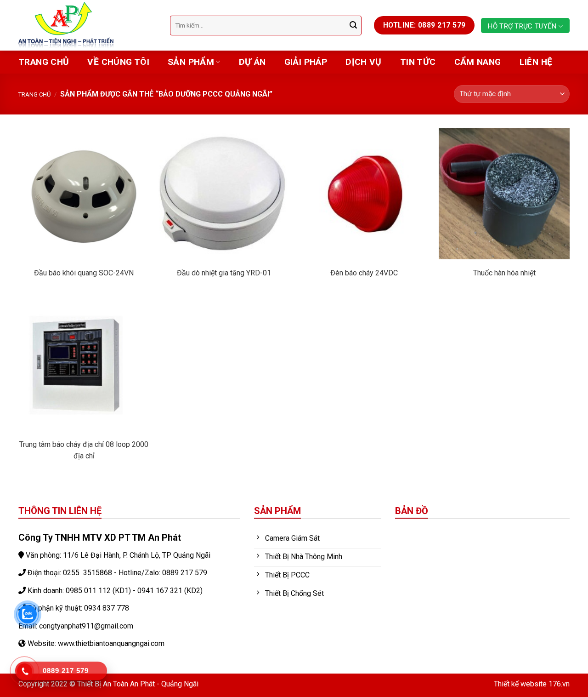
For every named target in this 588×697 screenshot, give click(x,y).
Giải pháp (305, 62)
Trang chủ (43, 62)
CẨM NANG (477, 62)
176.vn (559, 684)
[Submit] (353, 25)
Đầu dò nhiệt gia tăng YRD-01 (224, 273)
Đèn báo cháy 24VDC (364, 273)
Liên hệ (536, 62)
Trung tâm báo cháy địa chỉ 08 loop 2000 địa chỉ (83, 450)
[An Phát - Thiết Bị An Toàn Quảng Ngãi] (87, 25)
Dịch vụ (363, 62)
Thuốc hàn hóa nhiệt (504, 273)
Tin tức (418, 62)
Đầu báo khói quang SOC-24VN (84, 273)
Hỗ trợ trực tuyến (522, 26)
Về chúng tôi (118, 62)
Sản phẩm (191, 62)
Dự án (252, 62)
